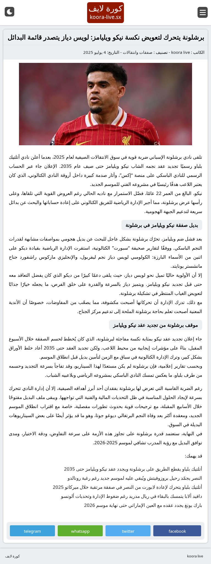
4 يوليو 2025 (94, 52)
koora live (180, 52)
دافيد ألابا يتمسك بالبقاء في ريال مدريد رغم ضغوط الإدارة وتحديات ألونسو (131, 496)
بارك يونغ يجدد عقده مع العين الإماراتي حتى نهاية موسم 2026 (143, 505)
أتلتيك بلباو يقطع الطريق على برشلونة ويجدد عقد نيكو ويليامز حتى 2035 (133, 469)
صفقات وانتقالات (137, 52)
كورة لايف (12, 556)
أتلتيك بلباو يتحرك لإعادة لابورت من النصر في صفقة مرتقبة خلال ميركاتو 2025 (127, 487)
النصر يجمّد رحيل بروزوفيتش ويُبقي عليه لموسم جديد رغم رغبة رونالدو (135, 478)
